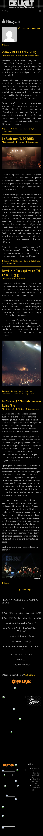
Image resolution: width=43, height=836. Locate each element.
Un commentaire (33, 56)
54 (19, 589)
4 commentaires (33, 409)
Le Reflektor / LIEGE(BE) (18, 138)
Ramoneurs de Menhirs (10, 394)
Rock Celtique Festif (9, 263)
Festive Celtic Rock (25, 129)
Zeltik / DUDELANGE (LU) (19, 52)
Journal (6, 45)
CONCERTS (29, 675)
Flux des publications (36, 775)
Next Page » (27, 589)
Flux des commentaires (36, 781)
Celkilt (15, 129)
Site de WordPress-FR (36, 787)
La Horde (36, 261)
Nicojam (37, 28)
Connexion (36, 769)
